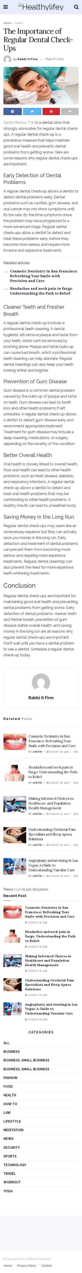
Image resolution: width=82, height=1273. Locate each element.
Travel (9, 1173)
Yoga (8, 1191)
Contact (46, 1265)
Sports (10, 1156)
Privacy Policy (26, 1265)
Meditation (13, 1130)
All (6, 1043)
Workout (12, 1182)
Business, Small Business (26, 1060)
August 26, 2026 (58, 751)
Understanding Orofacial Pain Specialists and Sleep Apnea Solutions (52, 834)
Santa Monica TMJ (19, 122)
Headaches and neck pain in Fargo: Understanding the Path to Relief (52, 772)
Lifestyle (12, 1121)
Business (11, 1051)
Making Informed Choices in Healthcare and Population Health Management (50, 803)
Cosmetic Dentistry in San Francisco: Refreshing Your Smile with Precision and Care (43, 276)
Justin (37, 751)
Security (11, 1147)
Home (7, 23)
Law (7, 1113)
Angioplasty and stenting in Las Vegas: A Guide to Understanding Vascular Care (53, 865)
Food (8, 1086)
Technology (14, 1165)
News (8, 1139)
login (17, 889)
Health (19, 23)
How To (10, 1104)
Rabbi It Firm (28, 59)
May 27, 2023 (55, 59)
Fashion (10, 1078)
